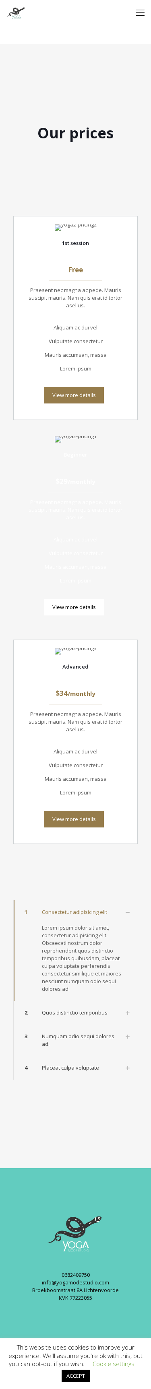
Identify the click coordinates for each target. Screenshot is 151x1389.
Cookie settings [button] (113, 1364)
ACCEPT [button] (75, 1375)
